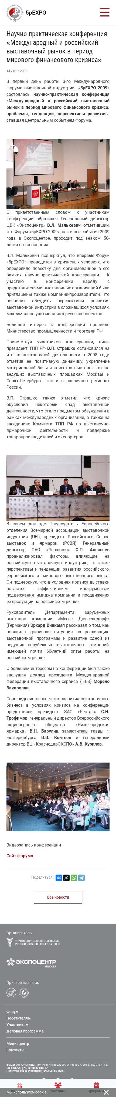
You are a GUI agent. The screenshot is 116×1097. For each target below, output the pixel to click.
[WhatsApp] (74, 878)
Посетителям (18, 1018)
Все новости (58, 897)
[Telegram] (81, 878)
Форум (12, 1012)
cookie (41, 1092)
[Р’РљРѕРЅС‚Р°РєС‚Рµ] (59, 878)
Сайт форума (19, 855)
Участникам (17, 1024)
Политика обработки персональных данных (34, 1070)
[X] (66, 878)
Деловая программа (25, 1031)
